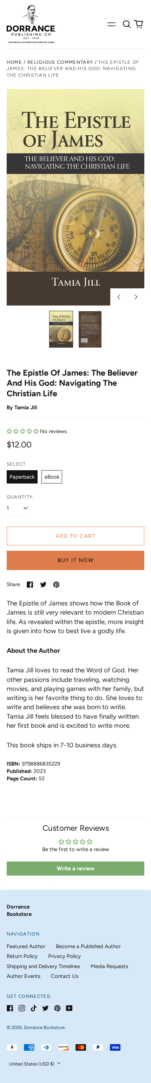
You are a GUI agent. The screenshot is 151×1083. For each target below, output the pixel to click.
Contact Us (64, 976)
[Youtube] (69, 1008)
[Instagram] (22, 1008)
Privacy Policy (64, 956)
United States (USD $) (32, 1064)
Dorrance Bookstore (44, 1027)
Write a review (75, 868)
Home (14, 62)
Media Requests (109, 966)
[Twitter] (45, 1008)
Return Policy (22, 956)
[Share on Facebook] (30, 584)
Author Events (23, 976)
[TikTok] (33, 1008)
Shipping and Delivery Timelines (43, 966)
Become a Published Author (88, 946)
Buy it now (75, 560)
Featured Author (26, 946)
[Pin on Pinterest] (56, 584)
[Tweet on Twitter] (43, 584)
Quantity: (20, 497)
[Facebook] (10, 1008)
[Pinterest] (57, 1008)
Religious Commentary (60, 62)
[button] (127, 24)
